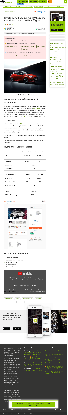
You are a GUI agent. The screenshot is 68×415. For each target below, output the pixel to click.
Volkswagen (54, 82)
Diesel (56, 52)
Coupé (57, 49)
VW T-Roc (56, 84)
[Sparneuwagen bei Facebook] (55, 409)
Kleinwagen (54, 62)
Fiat (59, 54)
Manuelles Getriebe (24, 46)
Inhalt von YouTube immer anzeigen (25, 285)
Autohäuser (42, 1)
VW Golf (62, 82)
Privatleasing (37, 108)
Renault (51, 78)
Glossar (13, 409)
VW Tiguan (60, 84)
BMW (51, 49)
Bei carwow (19, 56)
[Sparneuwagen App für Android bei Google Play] (60, 30)
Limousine (59, 66)
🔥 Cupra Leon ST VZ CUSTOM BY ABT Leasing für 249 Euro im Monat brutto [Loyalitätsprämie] (54, 368)
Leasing (16, 46)
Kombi (59, 62)
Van (56, 80)
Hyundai (59, 59)
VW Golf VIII (52, 84)
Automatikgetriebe (58, 47)
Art (49, 6)
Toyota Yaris (25, 49)
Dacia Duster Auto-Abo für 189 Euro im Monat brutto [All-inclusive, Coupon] (33, 364)
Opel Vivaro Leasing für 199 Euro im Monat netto (54, 355)
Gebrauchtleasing (55, 55)
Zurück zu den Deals (10, 11)
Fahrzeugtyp (8, 6)
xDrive (63, 84)
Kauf (62, 59)
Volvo (59, 82)
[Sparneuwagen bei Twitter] (60, 409)
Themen (28, 409)
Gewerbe (54, 59)
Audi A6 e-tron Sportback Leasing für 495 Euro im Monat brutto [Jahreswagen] (53, 359)
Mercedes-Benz (52, 71)
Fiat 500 (62, 54)
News (49, 1)
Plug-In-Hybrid (54, 76)
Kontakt (21, 409)
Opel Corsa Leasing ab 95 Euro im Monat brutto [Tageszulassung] (53, 351)
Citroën (54, 49)
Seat (55, 78)
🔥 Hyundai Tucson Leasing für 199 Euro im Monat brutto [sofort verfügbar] (32, 358)
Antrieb (59, 6)
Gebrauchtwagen (53, 57)
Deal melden (33, 1)
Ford (51, 55)
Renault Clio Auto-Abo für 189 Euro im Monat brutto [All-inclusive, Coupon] (54, 372)
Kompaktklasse (9, 46)
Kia (50, 62)
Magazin (5, 409)
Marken (18, 6)
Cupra (59, 49)
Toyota (43, 46)
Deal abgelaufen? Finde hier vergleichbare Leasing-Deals (34, 404)
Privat (38, 46)
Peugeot (60, 73)
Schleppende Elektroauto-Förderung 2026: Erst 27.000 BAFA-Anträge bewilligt (32, 352)
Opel (56, 71)
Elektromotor (54, 54)
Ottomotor (33, 46)
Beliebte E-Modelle (38, 6)
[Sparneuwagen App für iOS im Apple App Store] (54, 30)
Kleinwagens (23, 124)
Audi (59, 43)
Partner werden (23, 1)
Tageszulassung (53, 80)
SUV (58, 79)
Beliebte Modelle (28, 6)
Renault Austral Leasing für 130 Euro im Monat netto (53, 363)
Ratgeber (21, 3)
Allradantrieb (54, 43)
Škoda (51, 86)
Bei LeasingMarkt (29, 56)
